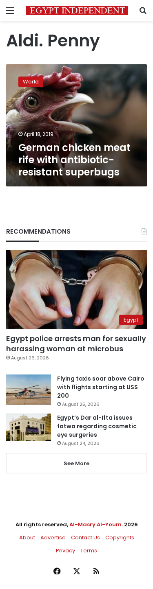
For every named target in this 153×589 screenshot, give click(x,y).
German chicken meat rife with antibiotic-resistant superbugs (74, 160)
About (27, 537)
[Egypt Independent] (77, 10)
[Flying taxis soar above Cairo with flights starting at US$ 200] (28, 389)
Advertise (53, 537)
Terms (88, 550)
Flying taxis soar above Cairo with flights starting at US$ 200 (100, 387)
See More (76, 463)
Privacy (65, 550)
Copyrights (119, 537)
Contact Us (85, 537)
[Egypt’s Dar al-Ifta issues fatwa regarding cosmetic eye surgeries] (28, 427)
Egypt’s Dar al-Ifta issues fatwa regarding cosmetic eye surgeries (97, 426)
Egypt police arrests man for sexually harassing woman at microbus (76, 343)
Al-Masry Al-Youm (95, 524)
